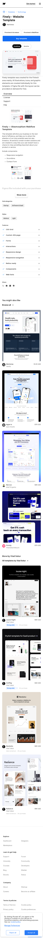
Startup (6, 205)
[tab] (21, 94)
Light (14, 218)
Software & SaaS (17, 205)
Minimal (6, 218)
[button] (40, 3)
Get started (31, 4)
